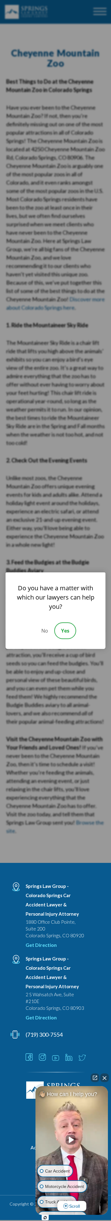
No (44, 630)
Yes (65, 630)
